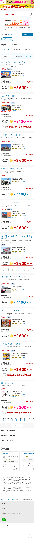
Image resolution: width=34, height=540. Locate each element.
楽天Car (3, 499)
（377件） (24, 75)
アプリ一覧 (4, 526)
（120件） (24, 290)
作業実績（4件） (16, 111)
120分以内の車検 (7, 39)
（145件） (24, 323)
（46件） (24, 148)
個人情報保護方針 (11, 513)
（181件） (24, 215)
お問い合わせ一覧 (11, 526)
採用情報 (18, 513)
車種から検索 (29, 56)
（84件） (24, 251)
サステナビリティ (19, 526)
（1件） (23, 181)
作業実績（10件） (16, 253)
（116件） (24, 109)
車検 (8, 499)
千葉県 (12, 499)
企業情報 (4, 513)
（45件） (24, 357)
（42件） (24, 395)
